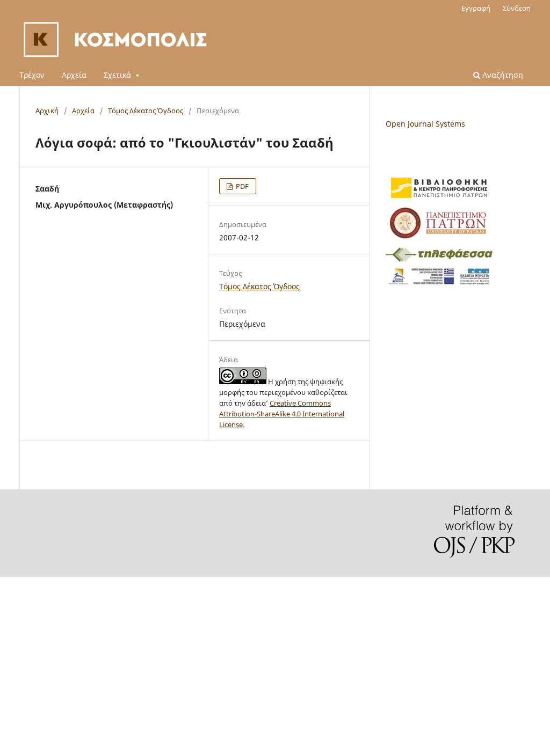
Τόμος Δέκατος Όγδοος (145, 110)
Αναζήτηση (501, 75)
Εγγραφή (475, 8)
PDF (241, 186)
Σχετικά (118, 75)
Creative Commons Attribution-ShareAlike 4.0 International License (281, 413)
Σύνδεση (517, 8)
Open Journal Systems (425, 124)
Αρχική (47, 110)
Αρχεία (74, 75)
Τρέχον (32, 75)
